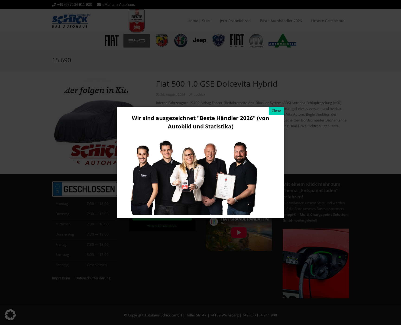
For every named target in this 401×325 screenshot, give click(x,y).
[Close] (276, 111)
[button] (10, 315)
